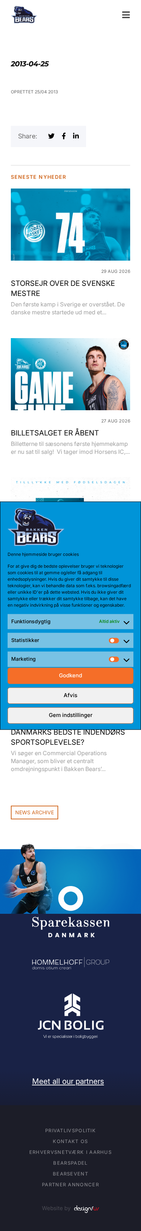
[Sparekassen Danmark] (70, 891)
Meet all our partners (68, 1081)
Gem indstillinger (71, 715)
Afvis (70, 695)
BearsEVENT (70, 1174)
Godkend (70, 675)
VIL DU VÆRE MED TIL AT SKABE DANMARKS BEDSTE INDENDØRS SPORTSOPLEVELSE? (68, 732)
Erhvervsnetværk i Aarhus (70, 1152)
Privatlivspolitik (70, 1130)
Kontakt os (70, 1141)
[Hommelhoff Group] (70, 962)
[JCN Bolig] (70, 994)
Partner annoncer (70, 1184)
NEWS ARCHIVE (34, 812)
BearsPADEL (70, 1163)
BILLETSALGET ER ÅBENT (55, 433)
